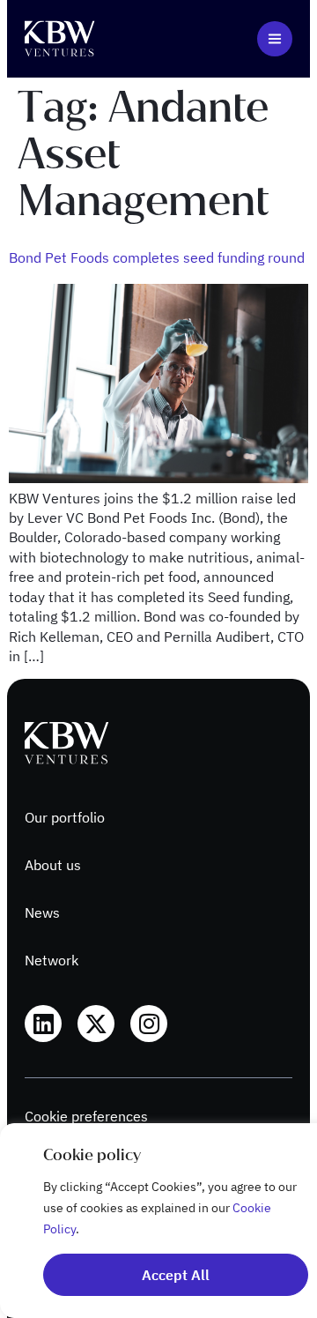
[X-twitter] (95, 1023)
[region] (158, 1220)
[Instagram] (148, 1023)
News (42, 912)
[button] (274, 38)
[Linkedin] (43, 1023)
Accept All (176, 1275)
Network (51, 960)
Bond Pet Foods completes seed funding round (157, 257)
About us (53, 865)
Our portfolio (65, 817)
